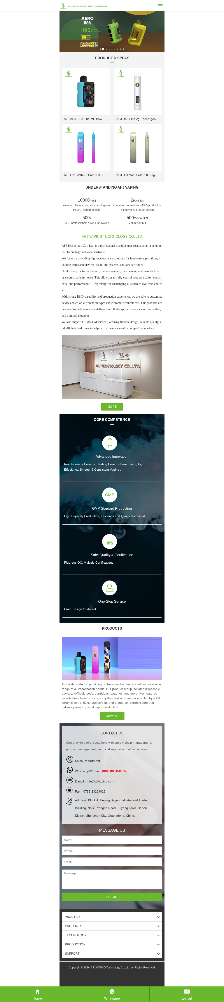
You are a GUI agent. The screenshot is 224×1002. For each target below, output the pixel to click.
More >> (112, 716)
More (112, 406)
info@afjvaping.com (100, 781)
